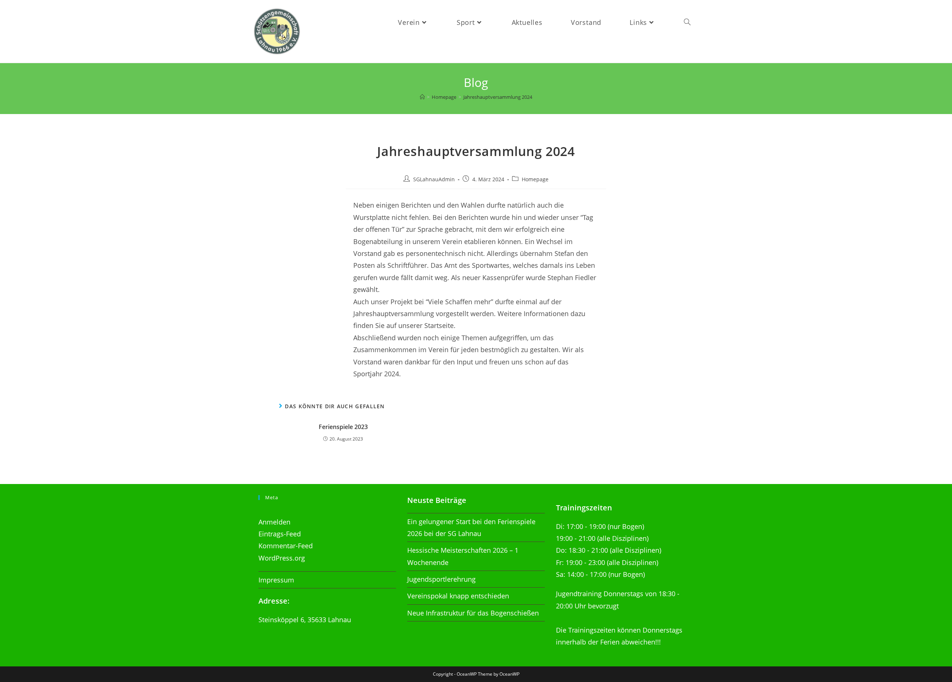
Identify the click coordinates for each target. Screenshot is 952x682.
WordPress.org (281, 557)
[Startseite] (422, 97)
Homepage (535, 179)
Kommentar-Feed (285, 545)
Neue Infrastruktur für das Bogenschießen (473, 612)
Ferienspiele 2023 (343, 427)
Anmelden (274, 521)
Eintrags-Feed (279, 533)
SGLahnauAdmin (434, 179)
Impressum (276, 579)
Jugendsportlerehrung (441, 579)
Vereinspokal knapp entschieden (458, 595)
